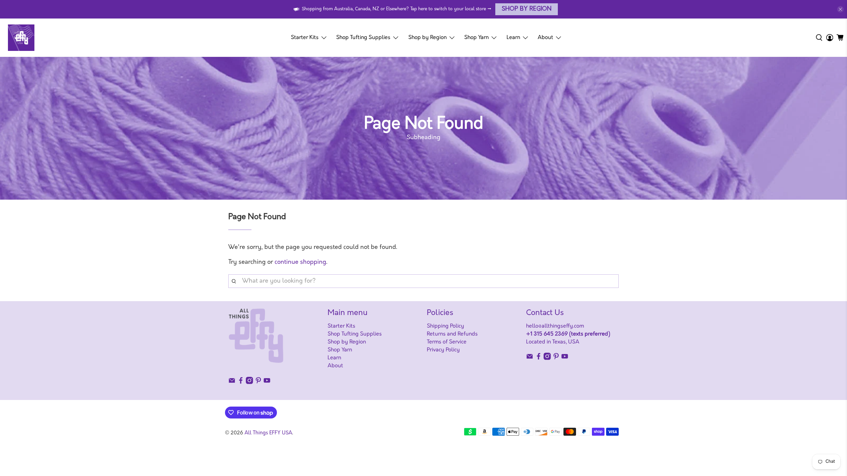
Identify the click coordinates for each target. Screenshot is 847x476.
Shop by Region (527, 9)
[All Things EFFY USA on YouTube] (267, 382)
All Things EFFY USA (268, 433)
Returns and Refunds (452, 334)
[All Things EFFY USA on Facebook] (241, 382)
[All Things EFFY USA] (21, 37)
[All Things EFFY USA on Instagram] (249, 382)
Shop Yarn (476, 37)
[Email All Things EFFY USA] (232, 382)
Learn (513, 37)
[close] (840, 9)
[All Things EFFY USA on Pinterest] (258, 382)
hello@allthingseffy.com (555, 326)
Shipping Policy (445, 326)
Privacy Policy (443, 350)
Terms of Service (447, 342)
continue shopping (300, 262)
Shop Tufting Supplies (363, 37)
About (545, 37)
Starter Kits (305, 37)
